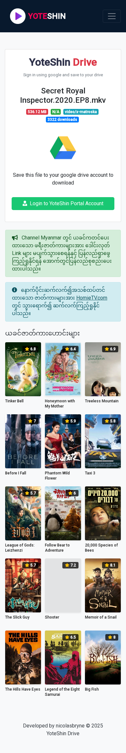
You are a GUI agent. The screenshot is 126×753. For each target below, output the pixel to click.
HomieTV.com (91, 298)
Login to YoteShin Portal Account (66, 203)
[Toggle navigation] (112, 16)
